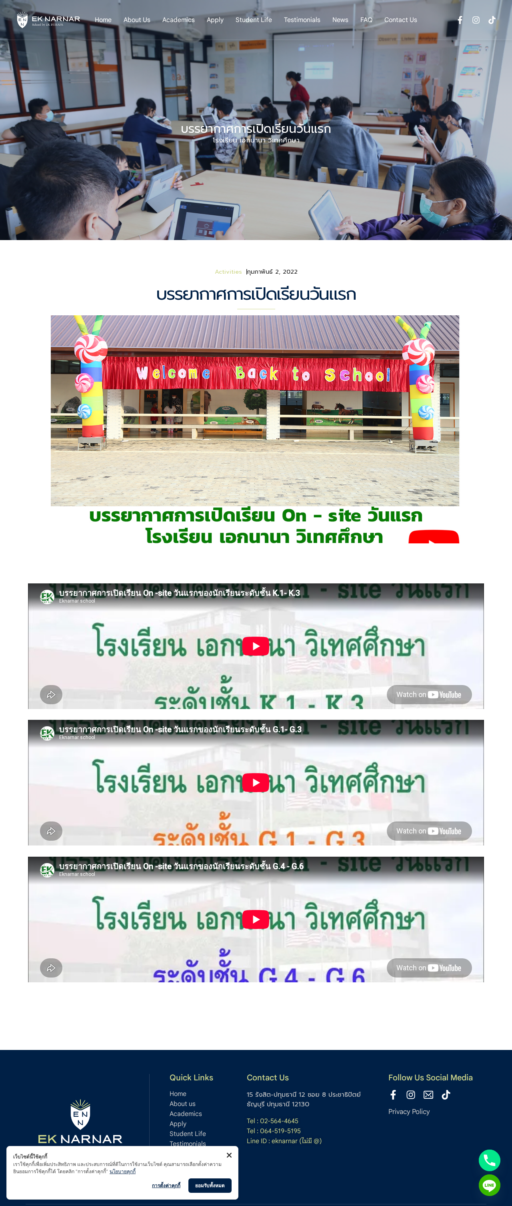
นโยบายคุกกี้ (123, 1171)
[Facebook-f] (393, 1095)
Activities (228, 271)
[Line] (489, 1185)
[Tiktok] (446, 1095)
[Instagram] (411, 1095)
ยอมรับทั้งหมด (210, 1185)
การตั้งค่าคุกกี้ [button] (166, 1185)
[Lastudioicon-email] (428, 1095)
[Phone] (489, 1160)
